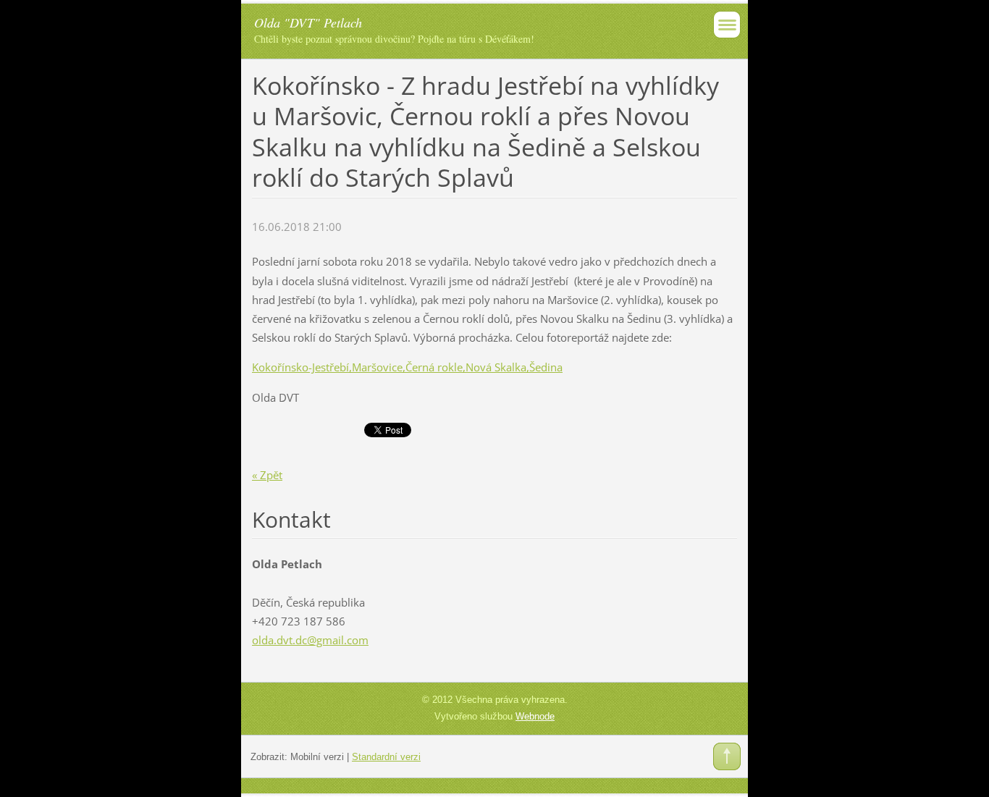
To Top (727, 756)
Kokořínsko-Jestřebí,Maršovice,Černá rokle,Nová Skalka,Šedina (407, 367)
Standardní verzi (386, 756)
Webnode (535, 716)
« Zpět (267, 475)
